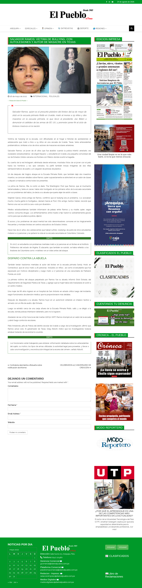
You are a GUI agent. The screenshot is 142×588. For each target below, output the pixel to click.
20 (26, 569)
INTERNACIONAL (40, 96)
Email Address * (14, 414)
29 (35, 573)
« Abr (10, 582)
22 (35, 569)
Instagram (109, 2)
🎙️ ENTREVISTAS (65, 28)
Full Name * (12, 405)
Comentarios (13, 386)
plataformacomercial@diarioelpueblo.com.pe (58, 570)
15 (35, 565)
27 (26, 573)
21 (31, 569)
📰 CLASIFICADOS (117, 555)
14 (31, 565)
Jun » (16, 582)
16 (10, 569)
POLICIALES (54, 96)
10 (14, 565)
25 (18, 573)
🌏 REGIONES (99, 28)
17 (14, 569)
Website (11, 422)
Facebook (106, 2)
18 (18, 569)
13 (26, 565)
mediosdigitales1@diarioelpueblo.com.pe (57, 582)
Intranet (111, 547)
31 (14, 576)
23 (10, 573)
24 (14, 573)
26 (22, 573)
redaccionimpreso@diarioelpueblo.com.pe (57, 576)
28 (31, 573)
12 (22, 565)
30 (10, 576)
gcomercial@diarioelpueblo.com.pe (54, 564)
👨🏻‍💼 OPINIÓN (47, 28)
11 (18, 565)
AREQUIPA (14, 28)
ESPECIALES (30, 28)
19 (22, 569)
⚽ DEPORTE (83, 28)
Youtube (112, 2)
